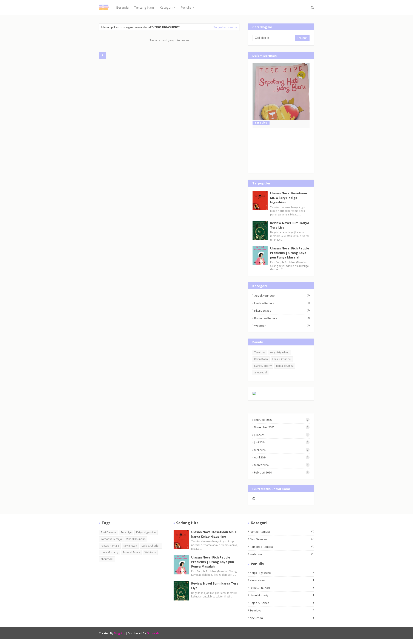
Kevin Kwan (261, 359)
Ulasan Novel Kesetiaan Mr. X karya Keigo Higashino (288, 197)
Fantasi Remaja (282, 303)
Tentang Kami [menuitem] (144, 7)
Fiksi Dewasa (282, 311)
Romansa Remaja (282, 318)
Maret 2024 (281, 465)
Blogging (119, 633)
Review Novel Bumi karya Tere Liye (289, 225)
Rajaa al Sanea (285, 366)
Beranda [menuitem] (122, 7)
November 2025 (281, 427)
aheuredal (260, 372)
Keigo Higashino (280, 352)
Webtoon (282, 326)
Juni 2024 (281, 442)
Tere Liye (259, 352)
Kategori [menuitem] (166, 7)
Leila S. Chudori (281, 359)
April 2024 (281, 457)
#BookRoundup (282, 295)
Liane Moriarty (263, 366)
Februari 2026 (281, 420)
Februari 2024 (281, 472)
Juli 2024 (281, 435)
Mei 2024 (281, 450)
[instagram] (266, 498)
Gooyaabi (153, 633)
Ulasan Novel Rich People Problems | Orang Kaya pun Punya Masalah (289, 252)
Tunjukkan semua (225, 27)
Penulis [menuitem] (186, 7)
